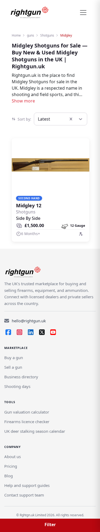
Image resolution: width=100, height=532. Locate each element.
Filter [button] (50, 524)
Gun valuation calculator (26, 412)
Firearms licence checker (26, 421)
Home (16, 35)
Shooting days (17, 386)
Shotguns (47, 35)
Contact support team (24, 495)
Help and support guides (27, 485)
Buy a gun (13, 357)
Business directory (21, 376)
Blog (8, 475)
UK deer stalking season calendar (34, 431)
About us (12, 456)
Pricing (10, 466)
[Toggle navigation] (83, 12)
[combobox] (38, 119)
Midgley (66, 35)
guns (30, 35)
